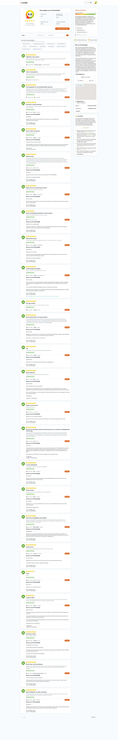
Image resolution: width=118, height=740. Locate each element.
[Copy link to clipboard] (86, 2)
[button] (85, 154)
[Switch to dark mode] (88, 2)
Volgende (93, 717)
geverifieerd (81, 146)
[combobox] (41, 35)
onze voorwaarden (89, 131)
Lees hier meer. (83, 149)
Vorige (24, 717)
